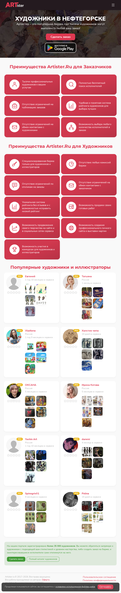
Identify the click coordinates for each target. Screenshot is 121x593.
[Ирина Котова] (70, 390)
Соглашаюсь (105, 586)
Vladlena (30, 330)
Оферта (45, 579)
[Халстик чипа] (70, 336)
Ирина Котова (90, 385)
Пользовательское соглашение (99, 577)
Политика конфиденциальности (99, 580)
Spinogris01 (32, 493)
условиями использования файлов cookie (75, 586)
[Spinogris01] (13, 499)
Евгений (30, 276)
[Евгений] (13, 282)
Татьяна (87, 276)
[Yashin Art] (13, 444)
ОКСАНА (30, 385)
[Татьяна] (70, 282)
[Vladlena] (13, 336)
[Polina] (70, 499)
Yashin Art (31, 439)
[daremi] (70, 444)
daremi (86, 439)
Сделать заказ (16, 559)
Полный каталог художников (43, 559)
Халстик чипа (90, 330)
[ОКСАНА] (13, 390)
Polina (85, 493)
